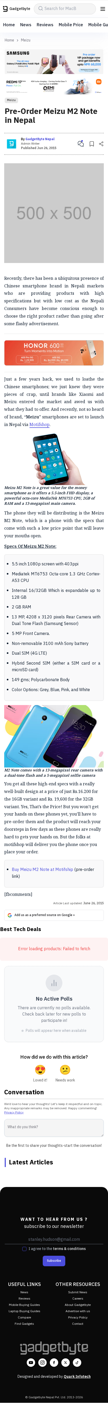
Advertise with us (78, 1311)
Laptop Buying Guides (24, 1311)
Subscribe (54, 1260)
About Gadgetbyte (78, 1304)
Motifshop (39, 424)
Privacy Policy (14, 1112)
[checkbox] (24, 1249)
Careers (77, 1298)
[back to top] (98, 1391)
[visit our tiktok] (77, 1362)
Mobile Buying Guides (24, 1304)
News (25, 25)
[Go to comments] (81, 144)
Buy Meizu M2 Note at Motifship (43, 869)
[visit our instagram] (42, 1362)
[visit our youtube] (31, 1362)
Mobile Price (71, 25)
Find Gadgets (24, 1323)
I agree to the (57, 1249)
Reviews (45, 25)
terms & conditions (69, 1249)
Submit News (77, 1292)
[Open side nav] (103, 9)
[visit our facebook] (54, 1362)
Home (9, 25)
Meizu (25, 40)
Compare (24, 1317)
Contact (77, 1323)
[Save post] (91, 144)
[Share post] (101, 143)
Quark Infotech (77, 1377)
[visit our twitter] (65, 1362)
